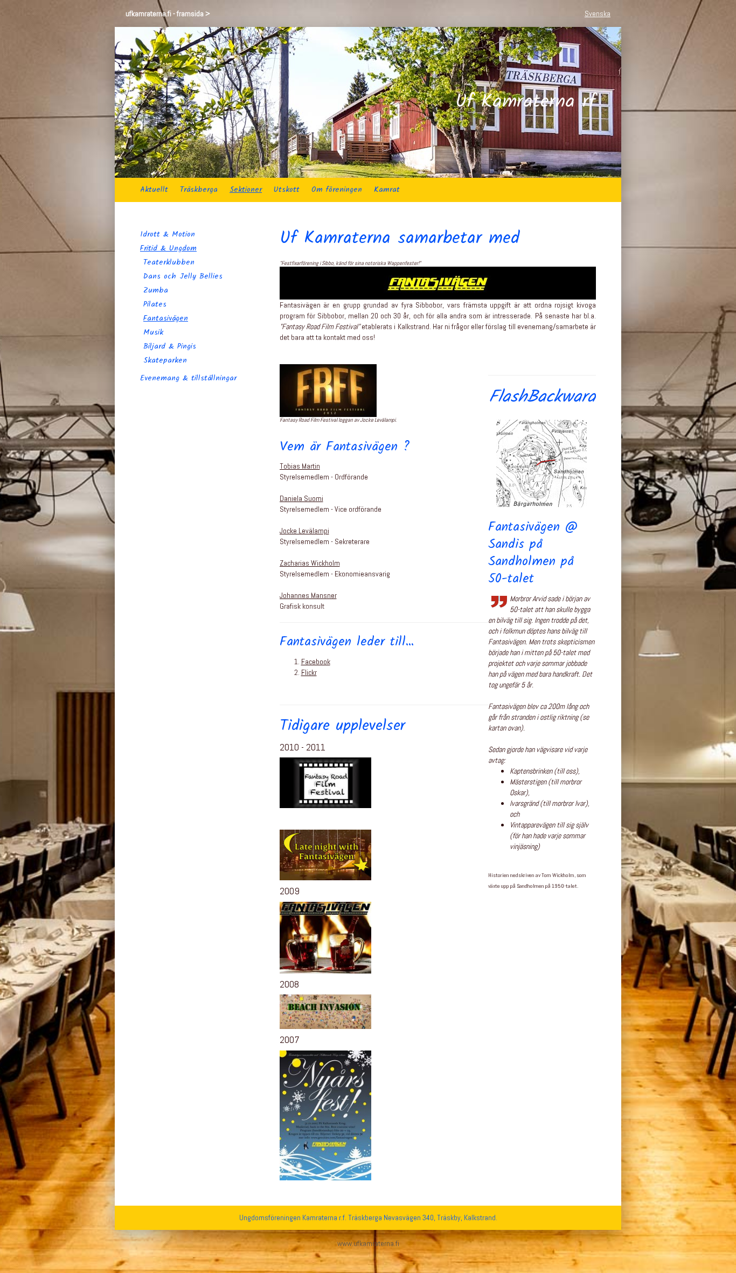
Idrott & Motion (167, 234)
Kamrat (387, 190)
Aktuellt (154, 190)
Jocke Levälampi (304, 530)
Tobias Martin (300, 466)
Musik (153, 332)
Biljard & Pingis (169, 346)
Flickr (309, 672)
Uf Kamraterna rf (525, 102)
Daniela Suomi (301, 498)
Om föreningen (336, 190)
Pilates (154, 304)
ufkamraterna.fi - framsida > (168, 13)
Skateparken (165, 360)
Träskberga (199, 190)
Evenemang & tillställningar (188, 378)
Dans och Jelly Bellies (183, 276)
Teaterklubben (169, 262)
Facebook (315, 661)
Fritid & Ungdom (168, 248)
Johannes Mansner (308, 595)
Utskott (287, 190)
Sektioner (246, 190)
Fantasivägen (165, 318)
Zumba (155, 290)
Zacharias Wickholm (310, 563)
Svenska (597, 13)
